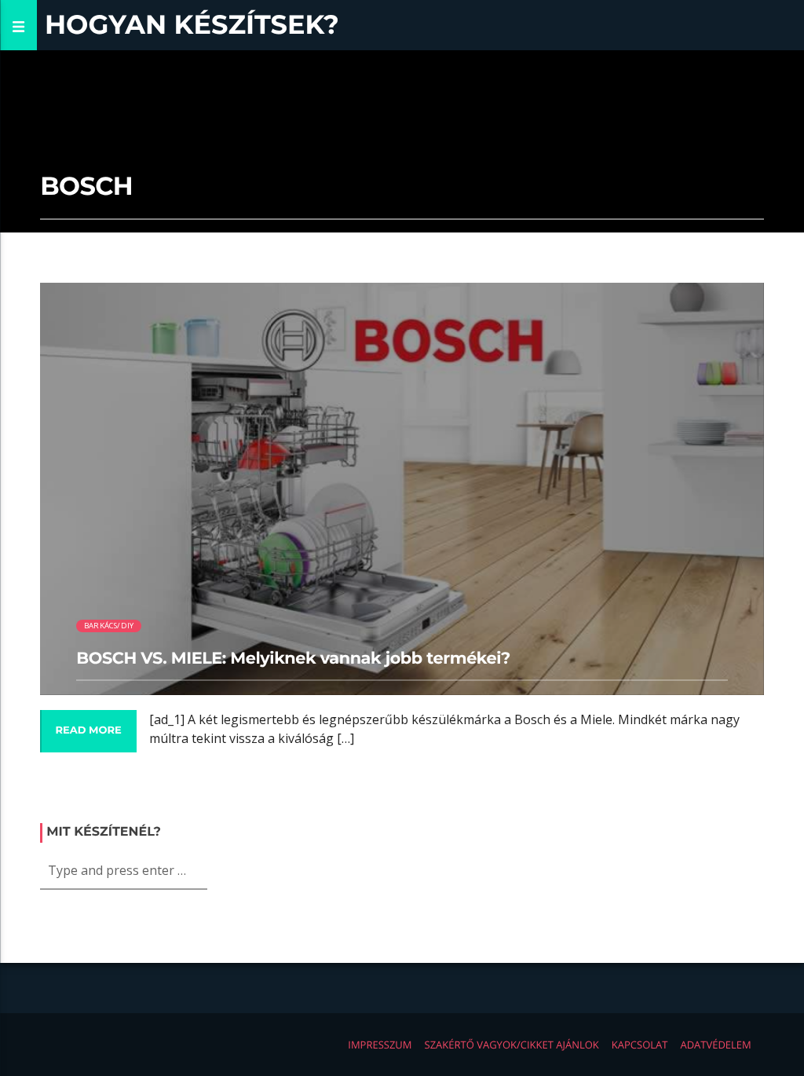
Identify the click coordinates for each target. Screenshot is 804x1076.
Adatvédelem (715, 1045)
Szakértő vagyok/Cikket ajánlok (512, 1045)
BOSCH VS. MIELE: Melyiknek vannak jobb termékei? (293, 658)
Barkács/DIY (108, 625)
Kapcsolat (640, 1045)
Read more (88, 730)
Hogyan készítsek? (192, 25)
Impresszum (379, 1045)
